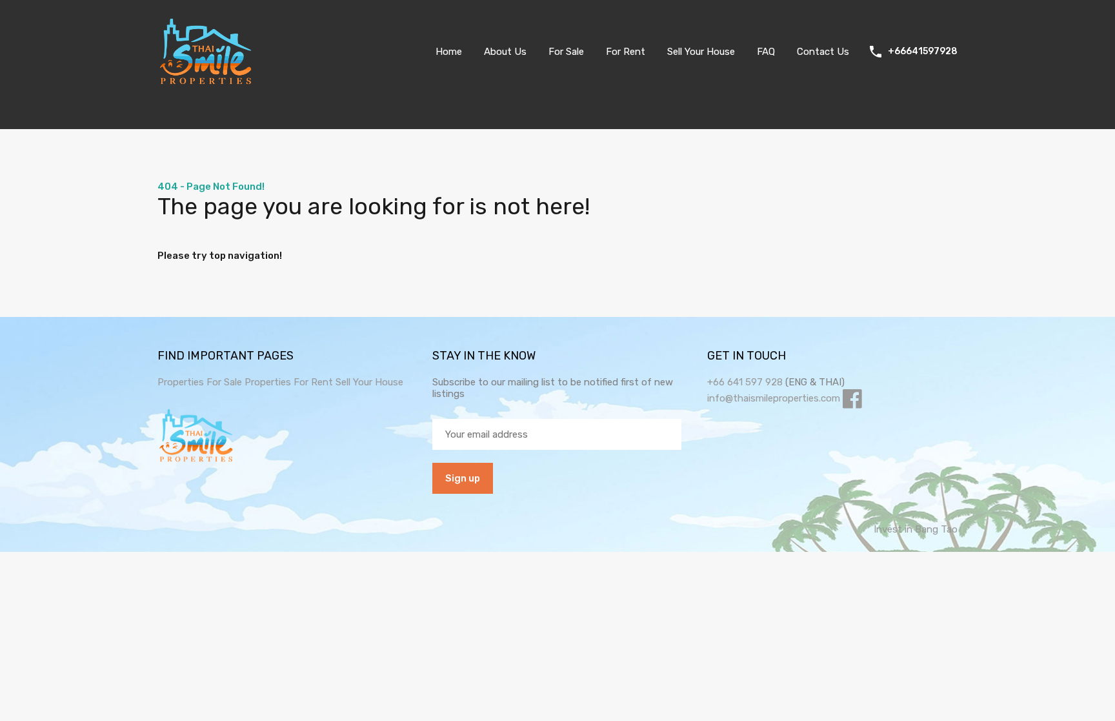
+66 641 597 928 (745, 382)
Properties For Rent (290, 382)
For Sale (566, 51)
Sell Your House (701, 51)
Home (449, 51)
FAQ (766, 51)
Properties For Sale (199, 382)
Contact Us (823, 51)
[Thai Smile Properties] (205, 81)
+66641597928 (923, 51)
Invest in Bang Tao (916, 529)
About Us (505, 51)
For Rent (625, 51)
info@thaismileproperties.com (773, 398)
